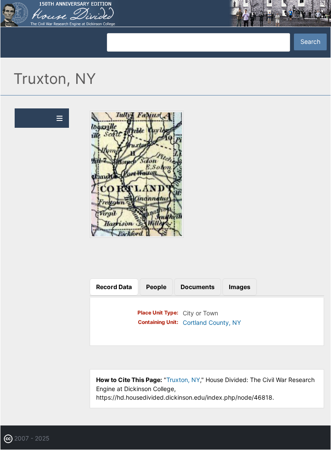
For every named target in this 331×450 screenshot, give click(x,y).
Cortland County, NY (212, 322)
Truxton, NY (183, 379)
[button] (137, 235)
